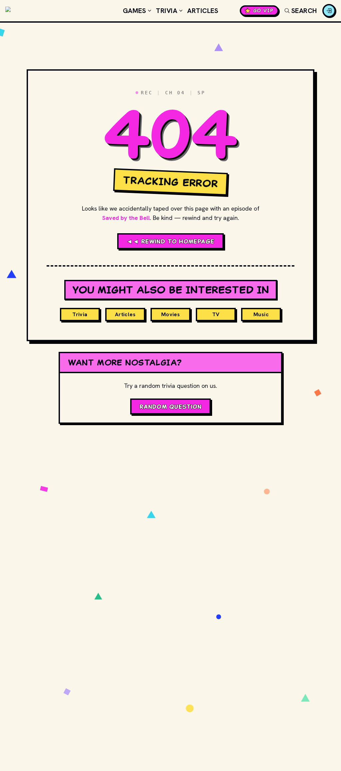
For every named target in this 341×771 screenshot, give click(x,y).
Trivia (166, 10)
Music (261, 314)
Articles (202, 10)
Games (134, 10)
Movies (170, 314)
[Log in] (329, 10)
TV (216, 314)
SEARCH (304, 10)
